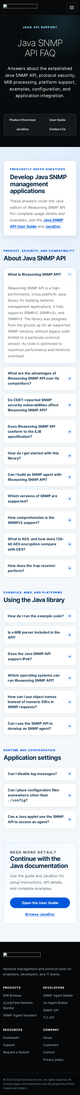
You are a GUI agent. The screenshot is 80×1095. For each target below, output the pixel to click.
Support (9, 1045)
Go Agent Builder (55, 1003)
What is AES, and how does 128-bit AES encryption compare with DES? (36, 544)
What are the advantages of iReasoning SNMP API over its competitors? (33, 378)
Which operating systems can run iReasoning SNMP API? (34, 678)
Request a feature (16, 1052)
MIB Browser (12, 995)
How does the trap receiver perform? (32, 568)
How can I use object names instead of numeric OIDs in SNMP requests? (32, 701)
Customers (51, 1045)
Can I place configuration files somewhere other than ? (33, 795)
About (47, 1037)
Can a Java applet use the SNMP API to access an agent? (36, 819)
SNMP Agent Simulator (20, 1015)
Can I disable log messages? (32, 773)
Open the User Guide (40, 903)
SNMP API (50, 1010)
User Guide (57, 120)
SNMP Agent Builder (58, 995)
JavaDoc (22, 129)
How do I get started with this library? (33, 455)
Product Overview (23, 120)
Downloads (11, 1037)
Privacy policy (53, 1059)
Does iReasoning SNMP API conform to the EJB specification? (31, 431)
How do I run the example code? (36, 616)
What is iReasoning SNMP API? (34, 274)
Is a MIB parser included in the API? (34, 635)
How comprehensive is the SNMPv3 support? (31, 520)
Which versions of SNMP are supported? (32, 498)
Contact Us (57, 129)
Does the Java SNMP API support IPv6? (29, 656)
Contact (49, 1052)
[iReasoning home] (20, 7)
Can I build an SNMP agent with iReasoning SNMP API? (35, 477)
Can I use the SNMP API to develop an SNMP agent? (30, 726)
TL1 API (48, 1017)
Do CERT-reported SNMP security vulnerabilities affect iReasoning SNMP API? (33, 405)
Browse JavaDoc (40, 914)
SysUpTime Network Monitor (18, 1005)
